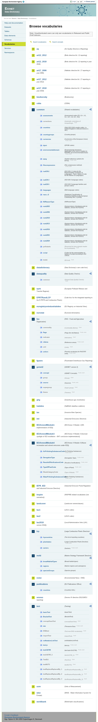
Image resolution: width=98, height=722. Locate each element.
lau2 (38, 516)
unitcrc (45, 352)
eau (44, 626)
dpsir (45, 145)
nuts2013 (46, 224)
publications (42, 584)
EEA (14, 1)
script (45, 253)
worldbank (41, 702)
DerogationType (49, 457)
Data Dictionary (22, 18)
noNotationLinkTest (50, 641)
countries (46, 127)
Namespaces (9, 52)
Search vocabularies (39, 42)
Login (74, 1)
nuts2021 (46, 235)
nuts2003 (46, 206)
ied (38, 419)
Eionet (14, 18)
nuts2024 (46, 241)
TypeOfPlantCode (49, 467)
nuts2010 (46, 218)
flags (45, 332)
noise (39, 578)
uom (39, 686)
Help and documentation (13, 23)
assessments (48, 116)
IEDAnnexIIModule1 (45, 425)
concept (46, 373)
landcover (41, 504)
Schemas (7, 40)
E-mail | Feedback (11, 715)
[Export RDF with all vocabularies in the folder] (90, 109)
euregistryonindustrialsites (49, 306)
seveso (40, 597)
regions (46, 566)
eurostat (40, 313)
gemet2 (40, 367)
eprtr (39, 289)
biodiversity (42, 97)
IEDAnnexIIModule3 (45, 434)
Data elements (9, 36)
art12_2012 (41, 55)
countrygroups (48, 135)
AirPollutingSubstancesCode (53, 451)
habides (40, 406)
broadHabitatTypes (50, 561)
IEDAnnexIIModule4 (45, 443)
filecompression (49, 165)
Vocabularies (9, 44)
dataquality (42, 274)
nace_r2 (46, 195)
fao (38, 319)
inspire (40, 495)
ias (38, 412)
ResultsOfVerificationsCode (53, 462)
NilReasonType (48, 202)
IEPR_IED (41, 486)
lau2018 (40, 522)
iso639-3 (46, 180)
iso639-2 (46, 171)
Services (7, 48)
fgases (40, 361)
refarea (45, 342)
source (45, 383)
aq (38, 49)
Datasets (7, 27)
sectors (46, 548)
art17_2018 (41, 88)
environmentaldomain (51, 150)
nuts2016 (46, 229)
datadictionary (43, 268)
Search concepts (57, 42)
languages (47, 190)
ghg (38, 400)
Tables (6, 31)
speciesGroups (48, 570)
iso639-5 (46, 184)
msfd (39, 556)
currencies (47, 139)
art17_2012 (41, 79)
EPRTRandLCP (44, 298)
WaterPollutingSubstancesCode (53, 477)
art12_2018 (41, 62)
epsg (45, 159)
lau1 (38, 510)
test (38, 606)
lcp (38, 531)
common (41, 110)
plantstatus (47, 542)
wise (39, 693)
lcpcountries (47, 537)
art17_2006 (41, 70)
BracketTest (47, 617)
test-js (45, 645)
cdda (39, 103)
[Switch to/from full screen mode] (81, 1)
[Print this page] (78, 1)
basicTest (46, 612)
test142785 (47, 650)
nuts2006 (46, 212)
